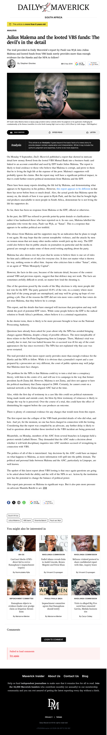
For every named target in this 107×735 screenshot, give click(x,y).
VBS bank (27, 520)
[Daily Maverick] (53, 7)
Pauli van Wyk (55, 520)
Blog (85, 676)
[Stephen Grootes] (11, 63)
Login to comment (53, 639)
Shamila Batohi (40, 520)
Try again (14, 655)
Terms (59, 717)
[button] (80, 64)
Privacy (49, 717)
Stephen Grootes (28, 63)
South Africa (13, 515)
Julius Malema (14, 520)
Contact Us (71, 676)
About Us (54, 676)
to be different (83, 188)
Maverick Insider (33, 676)
